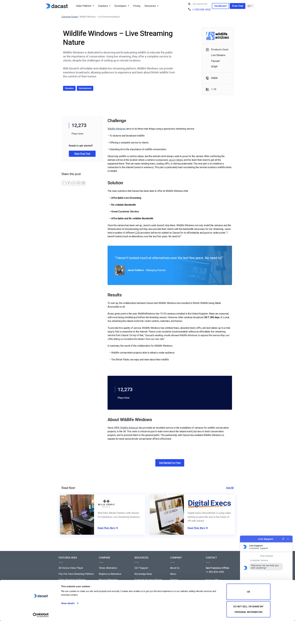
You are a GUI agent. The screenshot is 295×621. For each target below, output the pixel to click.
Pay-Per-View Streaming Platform (76, 573)
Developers (120, 5)
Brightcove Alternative (110, 573)
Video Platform (84, 5)
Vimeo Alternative (108, 567)
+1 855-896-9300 (201, 9)
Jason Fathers (176, 159)
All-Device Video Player (71, 567)
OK (248, 591)
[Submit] (189, 4)
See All (230, 487)
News (173, 573)
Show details (67, 603)
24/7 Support (141, 567)
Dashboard (220, 5)
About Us (174, 567)
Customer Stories (69, 17)
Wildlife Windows (117, 128)
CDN (137, 232)
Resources (150, 5)
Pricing (136, 5)
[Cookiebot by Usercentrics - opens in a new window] (40, 615)
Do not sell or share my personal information (248, 609)
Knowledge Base (143, 573)
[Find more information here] (266, 577)
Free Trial (237, 5)
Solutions (103, 5)
